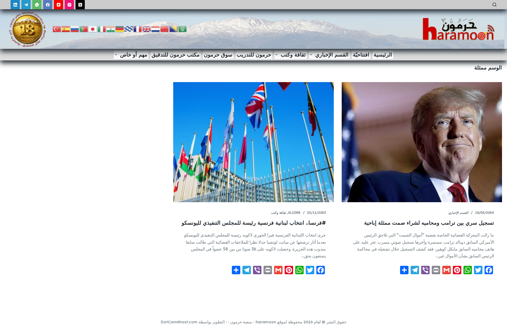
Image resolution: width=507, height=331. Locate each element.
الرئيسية (383, 54)
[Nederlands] (155, 28)
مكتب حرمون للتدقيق (176, 54)
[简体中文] (164, 28)
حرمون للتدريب (254, 54)
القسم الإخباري (332, 54)
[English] (146, 28)
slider (294, 213)
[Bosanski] (173, 28)
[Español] (66, 28)
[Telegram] (26, 4)
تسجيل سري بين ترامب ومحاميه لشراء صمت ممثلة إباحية (429, 222)
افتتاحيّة (361, 54)
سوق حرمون (218, 54)
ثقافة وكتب (293, 54)
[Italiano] (101, 28)
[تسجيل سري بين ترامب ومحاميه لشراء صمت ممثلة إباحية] (422, 142)
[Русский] (75, 28)
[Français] (137, 28)
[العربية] (182, 28)
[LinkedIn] (15, 4)
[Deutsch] (119, 28)
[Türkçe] (57, 28)
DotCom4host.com (179, 321)
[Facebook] (47, 4)
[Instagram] (69, 4)
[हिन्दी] (110, 28)
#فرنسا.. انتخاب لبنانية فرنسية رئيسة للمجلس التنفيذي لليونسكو (254, 222)
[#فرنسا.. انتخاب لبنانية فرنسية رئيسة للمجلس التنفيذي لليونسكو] (253, 142)
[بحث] (494, 5)
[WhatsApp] (36, 4)
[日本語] (92, 28)
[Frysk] (128, 28)
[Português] (83, 28)
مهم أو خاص (133, 54)
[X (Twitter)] (80, 4)
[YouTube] (58, 4)
